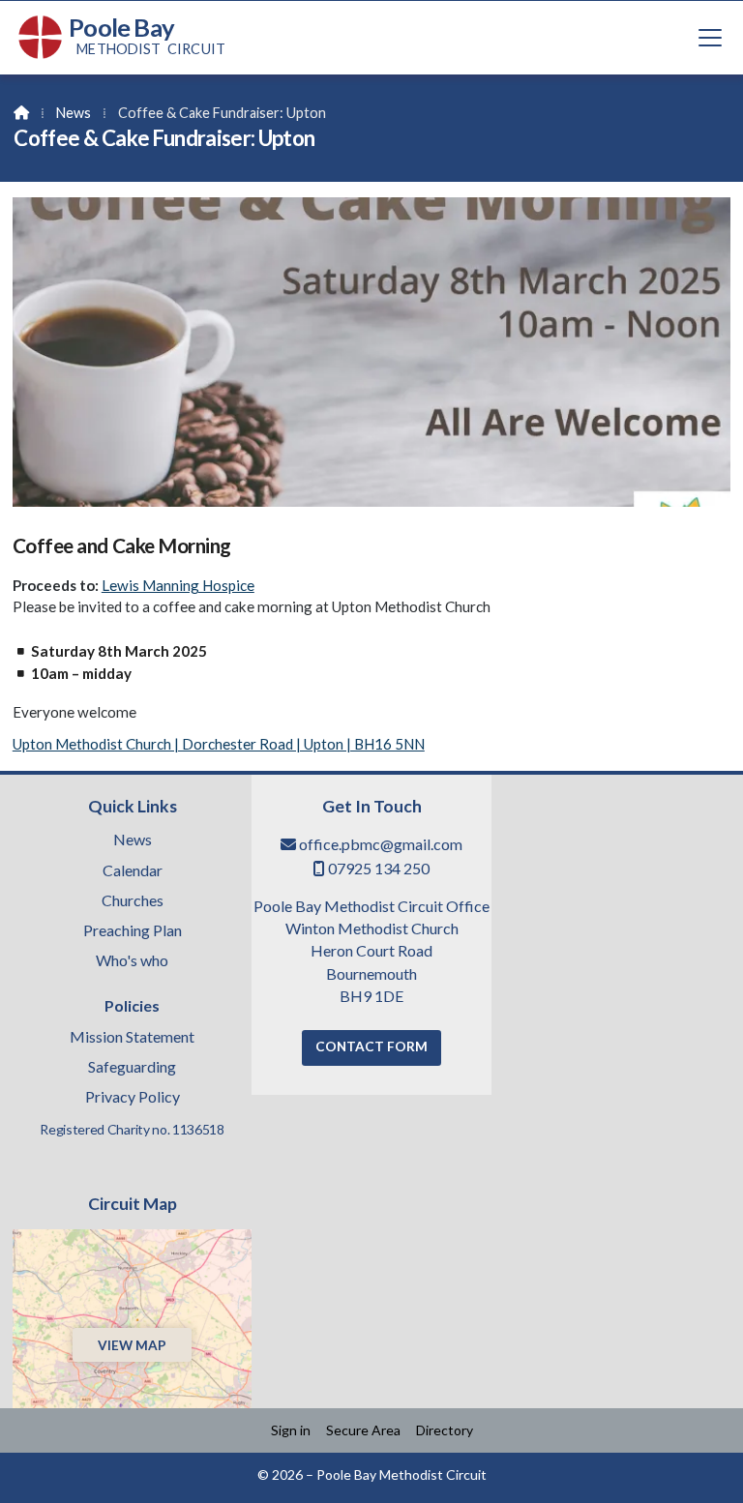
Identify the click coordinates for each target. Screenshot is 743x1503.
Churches (132, 901)
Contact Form (371, 1046)
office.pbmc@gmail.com (380, 844)
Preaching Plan (132, 931)
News (73, 112)
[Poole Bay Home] (41, 37)
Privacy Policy (132, 1097)
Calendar (133, 871)
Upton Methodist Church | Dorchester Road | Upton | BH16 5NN (219, 743)
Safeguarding (132, 1068)
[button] (710, 37)
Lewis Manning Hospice (178, 585)
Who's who (132, 961)
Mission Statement (132, 1038)
